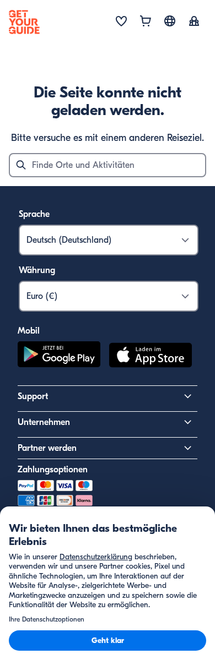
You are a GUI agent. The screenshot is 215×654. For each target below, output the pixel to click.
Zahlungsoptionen (53, 470)
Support (33, 396)
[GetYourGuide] (24, 22)
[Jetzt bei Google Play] (59, 356)
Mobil (29, 331)
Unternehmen (44, 422)
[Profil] (194, 22)
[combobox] (107, 165)
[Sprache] (170, 21)
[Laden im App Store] (150, 356)
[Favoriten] (121, 22)
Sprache (34, 214)
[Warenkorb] (145, 22)
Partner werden (47, 448)
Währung (37, 270)
